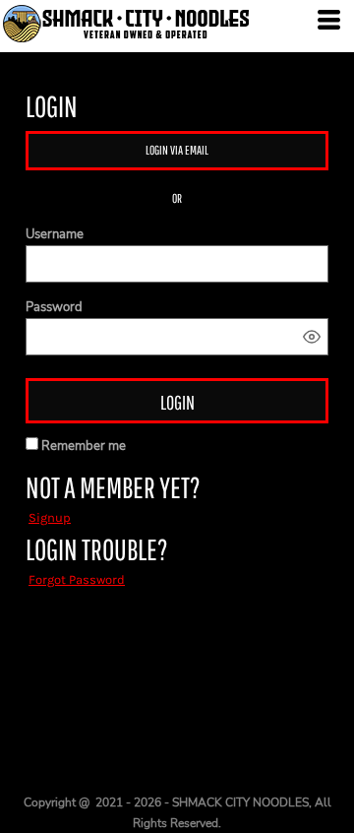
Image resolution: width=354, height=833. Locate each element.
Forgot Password (77, 579)
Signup (50, 517)
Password (54, 307)
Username (55, 234)
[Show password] (311, 337)
